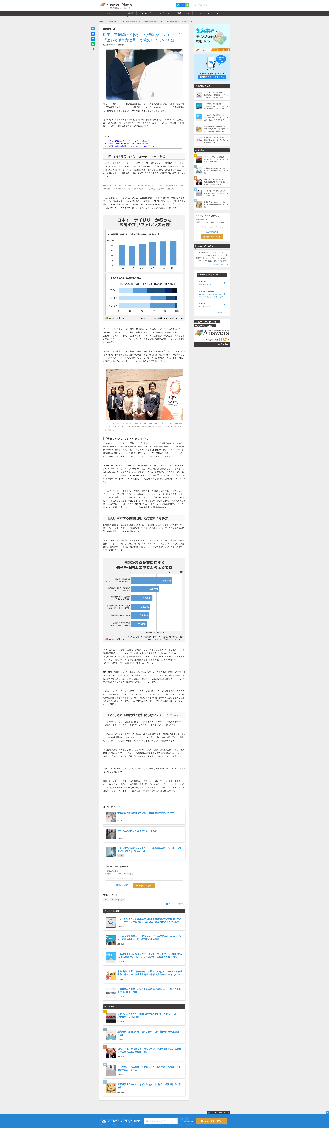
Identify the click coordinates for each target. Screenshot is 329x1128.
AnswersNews (113, 21)
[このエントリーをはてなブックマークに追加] (93, 39)
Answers (102, 21)
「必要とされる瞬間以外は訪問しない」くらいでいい (130, 146)
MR (107, 900)
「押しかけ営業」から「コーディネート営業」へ (128, 141)
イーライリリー (118, 900)
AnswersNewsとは (219, 264)
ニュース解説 (124, 21)
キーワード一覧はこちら (176, 904)
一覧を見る (221, 312)
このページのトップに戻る (219, 1113)
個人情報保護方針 (122, 885)
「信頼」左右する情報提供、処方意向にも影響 (127, 143)
